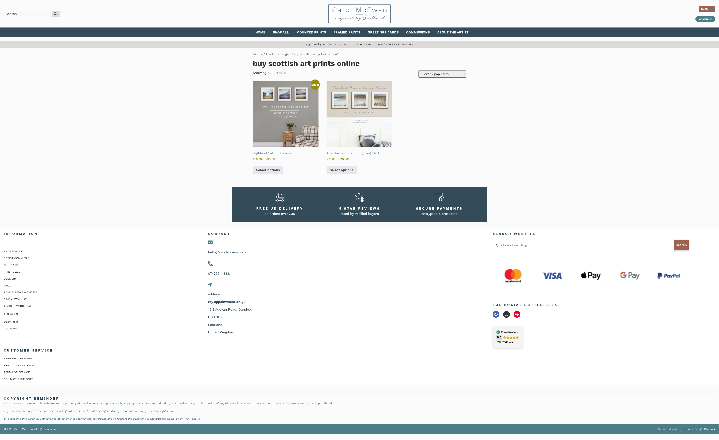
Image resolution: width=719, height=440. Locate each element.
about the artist (452, 32)
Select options (268, 170)
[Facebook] (496, 314)
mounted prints (311, 32)
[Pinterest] (517, 314)
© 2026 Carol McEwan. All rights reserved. (31, 428)
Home (257, 54)
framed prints (346, 32)
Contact (219, 234)
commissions (418, 32)
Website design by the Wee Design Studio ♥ (686, 428)
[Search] (56, 14)
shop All (281, 32)
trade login (11, 321)
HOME (260, 32)
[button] (508, 337)
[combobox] (28, 14)
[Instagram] (506, 314)
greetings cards (383, 32)
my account (11, 327)
